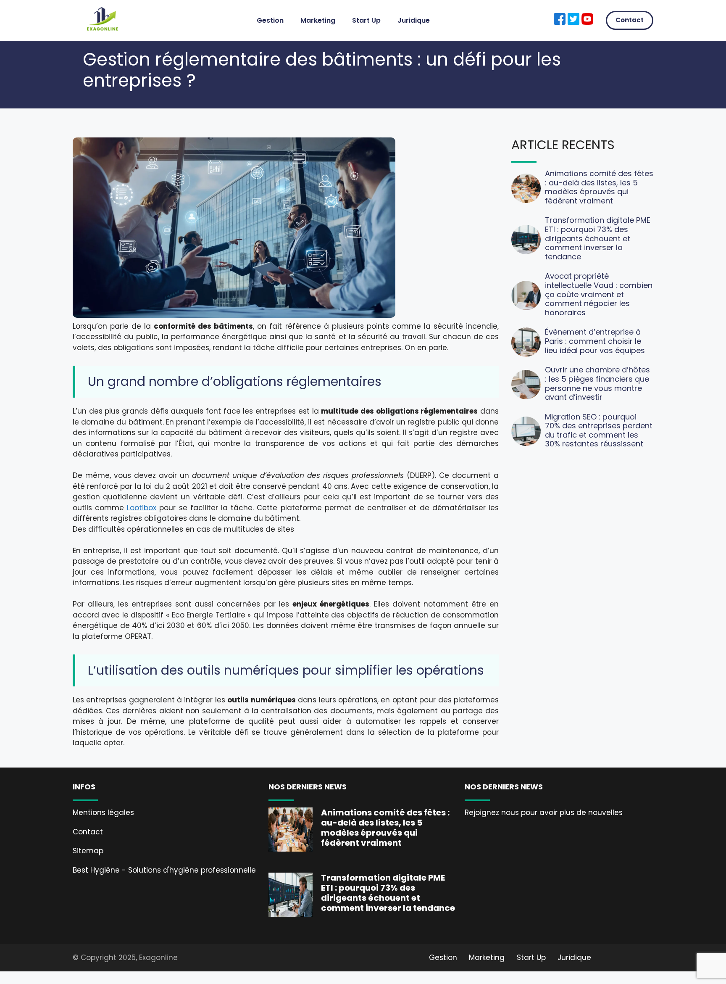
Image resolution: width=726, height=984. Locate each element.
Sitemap (88, 851)
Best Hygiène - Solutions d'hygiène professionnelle (164, 870)
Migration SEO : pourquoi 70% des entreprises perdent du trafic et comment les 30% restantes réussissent (598, 430)
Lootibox (141, 508)
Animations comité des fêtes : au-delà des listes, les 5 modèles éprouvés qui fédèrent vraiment (599, 187)
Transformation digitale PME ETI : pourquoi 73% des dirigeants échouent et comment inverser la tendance (597, 238)
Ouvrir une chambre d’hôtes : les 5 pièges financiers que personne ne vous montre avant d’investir (597, 383)
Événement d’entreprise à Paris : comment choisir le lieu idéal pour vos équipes (595, 341)
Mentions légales (103, 812)
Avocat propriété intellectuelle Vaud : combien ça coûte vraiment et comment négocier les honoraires (598, 294)
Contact (630, 20)
